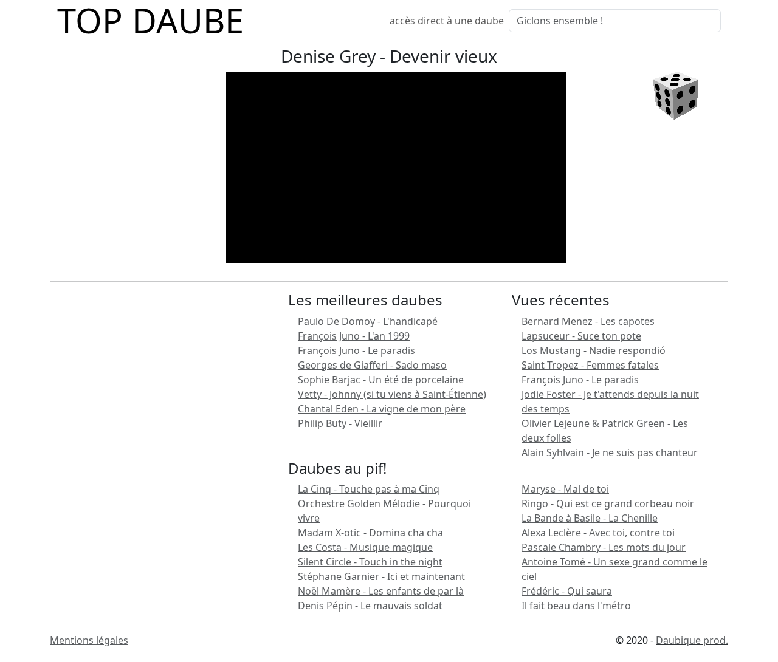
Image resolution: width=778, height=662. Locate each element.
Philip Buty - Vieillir (340, 423)
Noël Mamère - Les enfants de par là (381, 591)
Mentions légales (89, 640)
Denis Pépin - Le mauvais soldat (370, 605)
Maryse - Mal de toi (565, 489)
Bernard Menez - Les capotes (588, 321)
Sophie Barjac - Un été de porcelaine (381, 379)
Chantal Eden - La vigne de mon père (382, 408)
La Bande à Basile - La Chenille (590, 518)
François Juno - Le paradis (356, 350)
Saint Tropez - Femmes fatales (590, 365)
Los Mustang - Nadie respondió (594, 350)
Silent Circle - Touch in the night (370, 561)
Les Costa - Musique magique (365, 547)
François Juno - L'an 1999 (354, 336)
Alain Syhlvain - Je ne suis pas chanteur (610, 452)
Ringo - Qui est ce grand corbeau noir (608, 503)
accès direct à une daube (447, 20)
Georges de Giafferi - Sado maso (372, 365)
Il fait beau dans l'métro (576, 605)
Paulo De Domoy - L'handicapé (368, 321)
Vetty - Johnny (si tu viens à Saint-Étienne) (392, 394)
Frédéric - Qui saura (567, 591)
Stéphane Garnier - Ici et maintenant (381, 576)
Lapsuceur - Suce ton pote (581, 336)
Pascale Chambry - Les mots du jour (604, 547)
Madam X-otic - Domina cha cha (370, 532)
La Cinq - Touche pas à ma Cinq (368, 489)
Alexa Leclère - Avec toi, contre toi (598, 532)
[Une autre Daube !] (675, 94)
